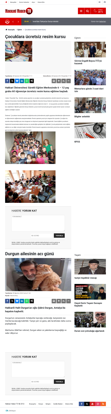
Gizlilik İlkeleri (58, 404)
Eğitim (19, 30)
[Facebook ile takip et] (81, 404)
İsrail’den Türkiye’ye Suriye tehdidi (45, 21)
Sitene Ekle (41, 2)
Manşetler (13, 2)
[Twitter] (12, 81)
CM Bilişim (12, 411)
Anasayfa (11, 30)
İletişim (48, 404)
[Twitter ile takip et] (87, 404)
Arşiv (33, 2)
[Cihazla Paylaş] (31, 81)
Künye (41, 404)
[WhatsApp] (27, 81)
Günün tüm (98, 21)
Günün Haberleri (24, 2)
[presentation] (13, 21)
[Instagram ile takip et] (97, 404)
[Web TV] (99, 2)
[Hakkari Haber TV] (19, 11)
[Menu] (81, 11)
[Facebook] (7, 81)
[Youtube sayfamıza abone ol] (92, 404)
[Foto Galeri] (105, 2)
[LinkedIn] (22, 81)
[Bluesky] (17, 81)
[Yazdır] (54, 81)
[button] (59, 81)
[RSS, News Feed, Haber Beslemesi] (103, 404)
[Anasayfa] (6, 2)
